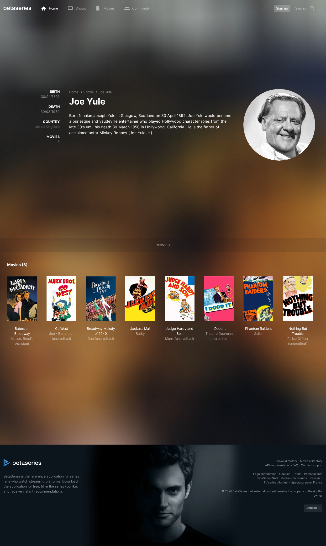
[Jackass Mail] (140, 298)
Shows (88, 92)
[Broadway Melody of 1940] (101, 298)
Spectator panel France (306, 482)
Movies (163, 245)
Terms (297, 474)
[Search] (312, 8)
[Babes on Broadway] (22, 298)
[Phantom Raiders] (258, 298)
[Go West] (61, 298)
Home (73, 92)
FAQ (295, 465)
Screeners (300, 478)
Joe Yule (105, 92)
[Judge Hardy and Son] (180, 298)
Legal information (264, 474)
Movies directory (311, 461)
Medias (285, 478)
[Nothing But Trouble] (298, 298)
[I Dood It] (219, 298)
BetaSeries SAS (267, 478)
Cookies (284, 474)
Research (316, 478)
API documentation (277, 465)
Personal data (313, 474)
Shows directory (286, 461)
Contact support (311, 465)
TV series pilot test (276, 482)
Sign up (282, 8)
